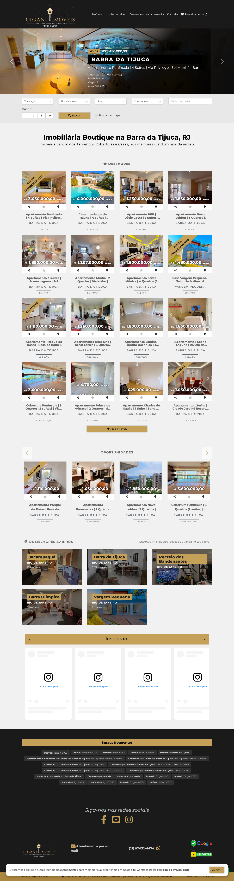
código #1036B (102, 782)
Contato (172, 14)
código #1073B (132, 782)
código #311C (160, 782)
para (99, 776)
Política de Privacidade (173, 869)
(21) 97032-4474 (141, 848)
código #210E (157, 776)
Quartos (27, 109)
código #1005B (55, 753)
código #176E (185, 776)
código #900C (73, 782)
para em (59, 776)
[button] (11, 61)
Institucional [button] (114, 14)
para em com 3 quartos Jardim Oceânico (74, 758)
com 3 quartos (142, 752)
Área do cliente (194, 14)
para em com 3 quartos (74, 764)
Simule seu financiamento (147, 14)
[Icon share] (103, 819)
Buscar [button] (75, 115)
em (174, 752)
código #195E (114, 752)
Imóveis (97, 14)
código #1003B (85, 752)
